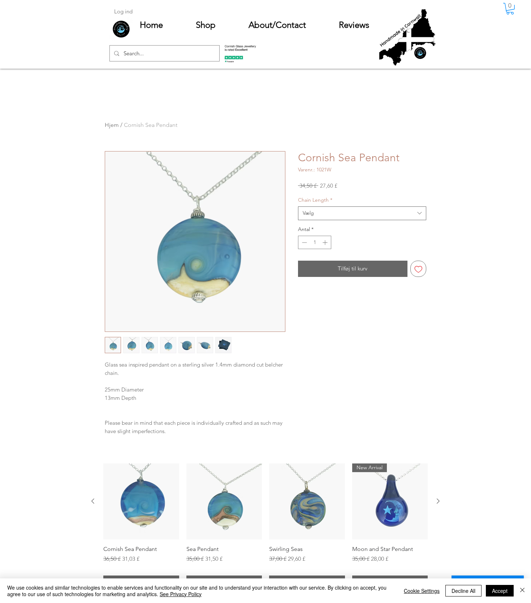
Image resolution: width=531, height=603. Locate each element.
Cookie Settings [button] (422, 590)
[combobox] (362, 213)
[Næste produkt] (438, 501)
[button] (510, 8)
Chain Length (315, 200)
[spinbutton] (314, 242)
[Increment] (325, 242)
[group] (265, 526)
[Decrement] (303, 242)
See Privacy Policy (181, 594)
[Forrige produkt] (92, 501)
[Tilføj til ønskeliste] (418, 269)
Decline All (463, 590)
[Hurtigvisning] (141, 501)
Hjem (112, 124)
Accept (500, 590)
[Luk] (522, 590)
